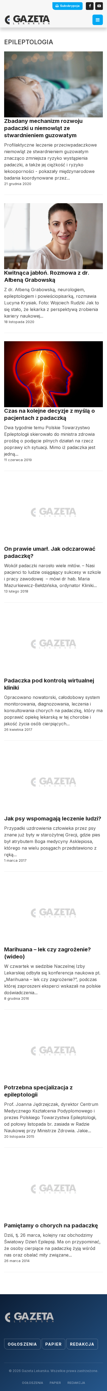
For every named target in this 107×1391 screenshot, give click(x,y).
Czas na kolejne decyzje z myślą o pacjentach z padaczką (49, 414)
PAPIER (55, 1383)
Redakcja (82, 1344)
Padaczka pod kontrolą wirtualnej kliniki (49, 684)
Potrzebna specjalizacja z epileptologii (38, 1091)
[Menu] (97, 20)
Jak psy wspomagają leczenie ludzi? (52, 818)
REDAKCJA (76, 1383)
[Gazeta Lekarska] (27, 20)
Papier (53, 1344)
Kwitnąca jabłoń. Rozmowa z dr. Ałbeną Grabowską (46, 276)
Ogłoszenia (22, 1344)
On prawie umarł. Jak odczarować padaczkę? (49, 552)
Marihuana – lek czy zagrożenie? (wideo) (47, 953)
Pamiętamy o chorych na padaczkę (51, 1225)
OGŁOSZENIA (32, 1383)
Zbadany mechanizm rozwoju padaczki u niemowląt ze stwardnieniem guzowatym (43, 128)
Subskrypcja (70, 6)
